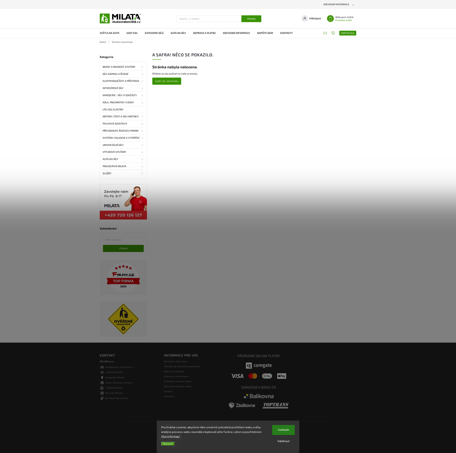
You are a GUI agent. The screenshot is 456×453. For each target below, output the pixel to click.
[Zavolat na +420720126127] (333, 33)
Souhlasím (283, 430)
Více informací (170, 436)
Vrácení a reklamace (176, 376)
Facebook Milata (115, 377)
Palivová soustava (115, 123)
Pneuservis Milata (114, 166)
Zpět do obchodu (166, 81)
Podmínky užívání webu (177, 381)
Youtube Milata (114, 392)
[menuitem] (111, 33)
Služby (107, 173)
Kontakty (169, 396)
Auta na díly (110, 159)
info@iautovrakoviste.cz (119, 367)
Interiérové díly (113, 88)
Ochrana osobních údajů (178, 386)
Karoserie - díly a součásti (120, 95)
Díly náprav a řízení (115, 73)
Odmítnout (284, 441)
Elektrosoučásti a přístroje (121, 80)
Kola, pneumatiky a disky (118, 102)
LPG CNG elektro (113, 109)
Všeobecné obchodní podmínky (182, 366)
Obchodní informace (336, 4)
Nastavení (168, 443)
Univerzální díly (113, 144)
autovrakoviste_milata (118, 382)
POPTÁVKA (347, 33)
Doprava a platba (174, 371)
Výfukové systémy (114, 151)
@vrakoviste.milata (116, 398)
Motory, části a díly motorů (120, 116)
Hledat (251, 18)
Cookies (168, 391)
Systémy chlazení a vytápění (121, 137)
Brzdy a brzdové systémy (119, 66)
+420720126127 (114, 372)
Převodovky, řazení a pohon (121, 130)
